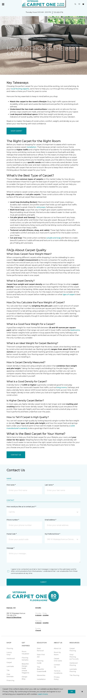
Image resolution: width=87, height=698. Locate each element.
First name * (11, 485)
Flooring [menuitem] (10, 648)
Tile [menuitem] (8, 670)
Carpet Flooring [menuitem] (72, 649)
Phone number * (13, 520)
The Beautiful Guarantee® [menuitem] (41, 669)
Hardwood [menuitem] (11, 658)
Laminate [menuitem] (10, 666)
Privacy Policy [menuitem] (57, 678)
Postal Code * (11, 534)
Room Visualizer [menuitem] (25, 653)
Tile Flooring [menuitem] (74, 675)
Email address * (50, 520)
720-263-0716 (58, 12)
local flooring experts (20, 89)
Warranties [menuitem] (41, 675)
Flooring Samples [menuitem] (25, 659)
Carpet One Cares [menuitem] (58, 660)
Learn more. (43, 694)
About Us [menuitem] (57, 648)
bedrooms (75, 330)
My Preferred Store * (52, 534)
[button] (75, 4)
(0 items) (83, 4)
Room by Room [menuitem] (57, 653)
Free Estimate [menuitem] (10, 675)
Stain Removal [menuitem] (40, 649)
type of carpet (69, 294)
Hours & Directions (14, 617)
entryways (40, 207)
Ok (72, 691)
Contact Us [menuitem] (57, 666)
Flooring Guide (24, 36)
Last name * (49, 485)
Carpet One (11, 36)
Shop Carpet (16, 131)
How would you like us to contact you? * (21, 506)
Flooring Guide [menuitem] (40, 662)
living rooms (61, 387)
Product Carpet (39, 36)
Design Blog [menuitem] (24, 678)
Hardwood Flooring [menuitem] (73, 664)
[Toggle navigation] (3, 4)
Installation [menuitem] (41, 679)
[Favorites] (79, 4)
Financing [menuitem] (10, 680)
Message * (10, 548)
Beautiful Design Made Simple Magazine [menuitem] (25, 668)
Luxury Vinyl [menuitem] (9, 653)
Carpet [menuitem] (9, 662)
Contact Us (16, 455)
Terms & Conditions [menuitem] (58, 672)
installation (31, 147)
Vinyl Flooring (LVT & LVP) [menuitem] (73, 657)
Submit (43, 582)
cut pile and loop (53, 238)
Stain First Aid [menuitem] (41, 656)
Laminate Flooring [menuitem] (73, 670)
